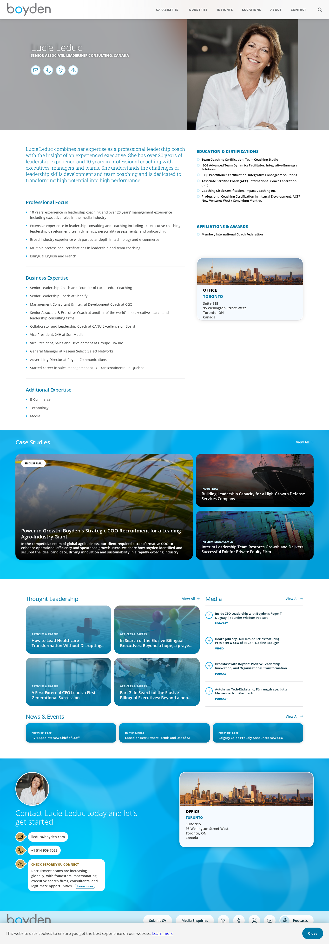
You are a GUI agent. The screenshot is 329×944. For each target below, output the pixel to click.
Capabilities (167, 9)
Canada (121, 55)
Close (312, 933)
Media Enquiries (195, 920)
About (276, 9)
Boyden (29, 9)
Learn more (162, 933)
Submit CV (157, 920)
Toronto (213, 296)
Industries (197, 9)
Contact (298, 9)
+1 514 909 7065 (44, 850)
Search (320, 9)
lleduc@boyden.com (48, 836)
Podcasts (300, 920)
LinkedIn (223, 920)
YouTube (270, 920)
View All (302, 442)
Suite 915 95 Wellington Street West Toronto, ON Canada (224, 310)
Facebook (239, 920)
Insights (225, 9)
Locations (251, 9)
